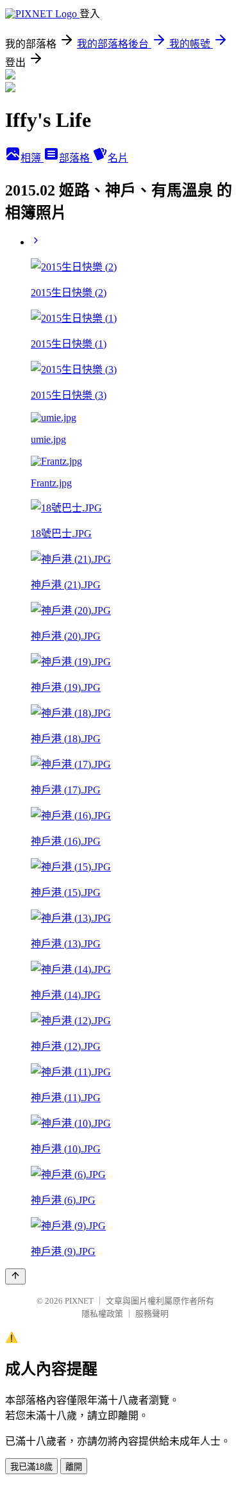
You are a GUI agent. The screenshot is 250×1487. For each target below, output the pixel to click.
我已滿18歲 (31, 1467)
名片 (118, 158)
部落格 (75, 158)
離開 (73, 1467)
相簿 (32, 158)
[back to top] (15, 1276)
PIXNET (79, 1301)
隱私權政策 (102, 1313)
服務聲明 (152, 1313)
